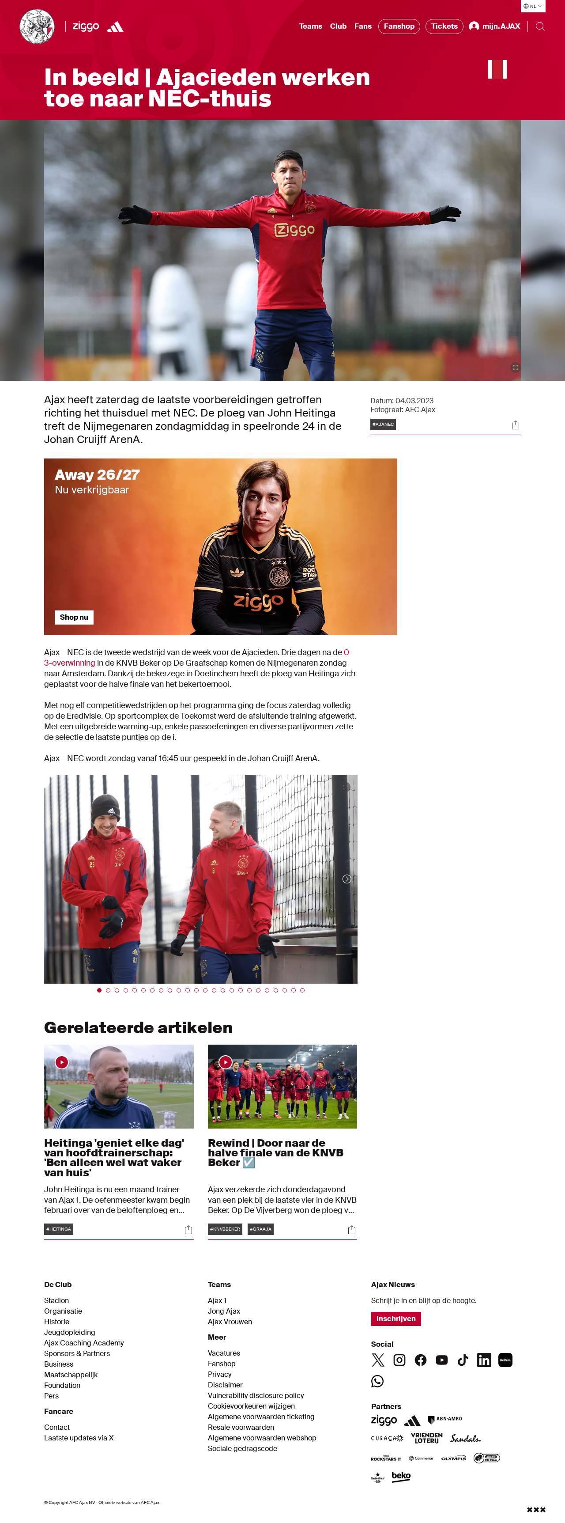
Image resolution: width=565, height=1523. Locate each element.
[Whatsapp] (377, 1381)
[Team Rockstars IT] (386, 1459)
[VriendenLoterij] (427, 1439)
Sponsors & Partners (77, 1353)
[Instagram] (399, 1360)
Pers (51, 1396)
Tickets (444, 26)
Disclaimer (225, 1385)
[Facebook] (421, 1360)
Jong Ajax (224, 1311)
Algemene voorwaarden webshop (262, 1438)
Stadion (56, 1300)
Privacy (219, 1374)
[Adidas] (412, 1420)
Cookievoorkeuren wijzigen (251, 1406)
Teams (310, 26)
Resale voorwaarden (241, 1427)
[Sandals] (466, 1439)
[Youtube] (442, 1360)
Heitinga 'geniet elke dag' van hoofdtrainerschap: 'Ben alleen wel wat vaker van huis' (114, 1157)
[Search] (540, 26)
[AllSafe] (487, 1459)
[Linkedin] (484, 1360)
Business (58, 1364)
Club (338, 26)
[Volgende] (338, 879)
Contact (57, 1427)
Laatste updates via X (79, 1438)
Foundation (62, 1385)
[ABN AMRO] (445, 1420)
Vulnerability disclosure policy (256, 1395)
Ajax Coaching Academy (84, 1343)
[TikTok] (463, 1360)
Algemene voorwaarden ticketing (261, 1417)
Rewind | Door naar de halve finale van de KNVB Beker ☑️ (275, 1152)
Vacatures (224, 1353)
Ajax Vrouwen (230, 1322)
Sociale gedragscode (242, 1448)
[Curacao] (387, 1439)
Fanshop (399, 26)
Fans (363, 26)
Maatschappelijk (71, 1375)
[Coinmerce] (421, 1459)
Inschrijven (396, 1318)
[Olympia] (454, 1459)
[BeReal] (505, 1360)
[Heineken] (378, 1478)
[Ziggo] (86, 26)
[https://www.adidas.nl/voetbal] (115, 26)
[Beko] (401, 1478)
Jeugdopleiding (69, 1332)
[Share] (515, 425)
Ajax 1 (217, 1300)
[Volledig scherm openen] (515, 367)
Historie (56, 1322)
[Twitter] (378, 1360)
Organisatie (63, 1311)
